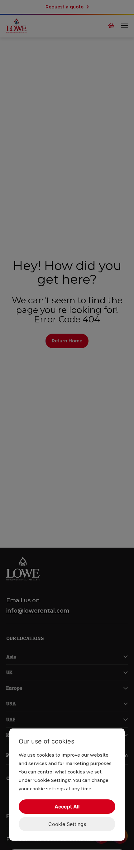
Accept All (67, 806)
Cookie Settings (67, 824)
